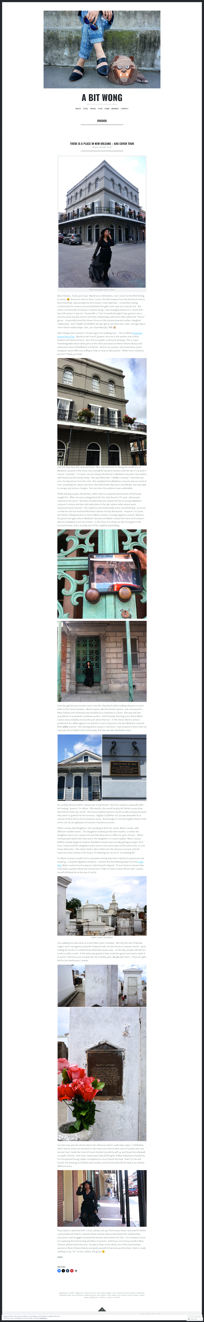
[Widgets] (102, 1309)
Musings (115, 109)
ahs (82, 1293)
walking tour (94, 1297)
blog (103, 1293)
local (73, 1295)
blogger (108, 1293)
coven (114, 1293)
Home (107, 109)
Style (85, 109)
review (113, 1295)
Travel (93, 109)
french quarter (130, 1293)
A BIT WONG (102, 97)
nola (108, 1295)
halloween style (65, 1295)
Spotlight (103, 147)
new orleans (101, 1295)
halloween (140, 1293)
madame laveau (90, 1295)
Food (100, 109)
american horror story (92, 1293)
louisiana (79, 1295)
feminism (120, 1293)
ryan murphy (121, 1295)
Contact (124, 109)
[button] (79, 767)
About (78, 109)
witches (102, 1297)
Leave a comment (113, 1297)
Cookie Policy (43, 1318)
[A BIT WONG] (102, 49)
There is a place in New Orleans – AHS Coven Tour (102, 144)
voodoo (135, 1295)
